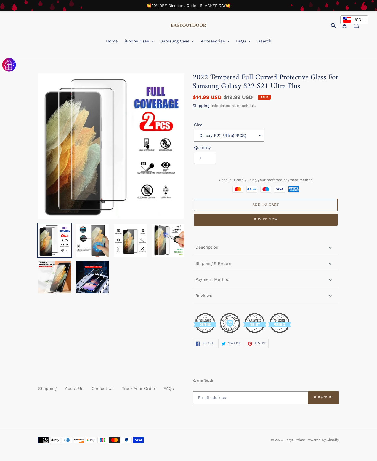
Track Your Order (138, 388)
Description (206, 247)
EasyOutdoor (295, 440)
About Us (74, 388)
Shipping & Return (213, 263)
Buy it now (265, 219)
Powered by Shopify (323, 440)
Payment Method (212, 279)
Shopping (47, 388)
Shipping (201, 105)
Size (198, 124)
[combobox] (354, 19)
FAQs (169, 388)
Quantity (202, 147)
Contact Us (103, 388)
